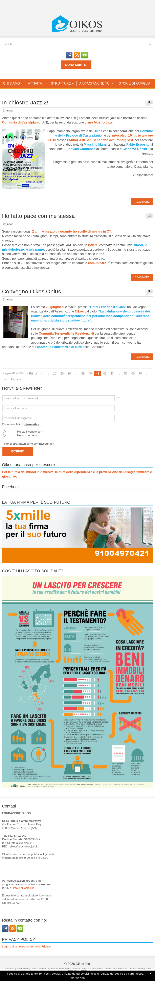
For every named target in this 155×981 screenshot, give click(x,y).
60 (133, 373)
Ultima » (15, 379)
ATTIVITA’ (36, 83)
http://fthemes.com (60, 968)
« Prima (32, 373)
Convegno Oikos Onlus (31, 291)
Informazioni (77, 977)
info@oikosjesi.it (23, 887)
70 (140, 373)
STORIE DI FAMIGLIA (134, 83)
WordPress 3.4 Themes (124, 968)
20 (62, 373)
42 (104, 373)
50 (125, 373)
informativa (31, 424)
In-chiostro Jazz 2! (25, 102)
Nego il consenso (28, 435)
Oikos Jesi (83, 964)
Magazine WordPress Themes (97, 968)
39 (83, 373)
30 (69, 373)
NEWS (8, 92)
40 (90, 373)
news (10, 110)
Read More (142, 201)
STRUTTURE (62, 83)
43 (112, 373)
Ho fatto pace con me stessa (38, 216)
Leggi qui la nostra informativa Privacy (26, 946)
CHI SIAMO (12, 83)
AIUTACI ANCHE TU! (96, 83)
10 (54, 373)
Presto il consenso (29, 431)
